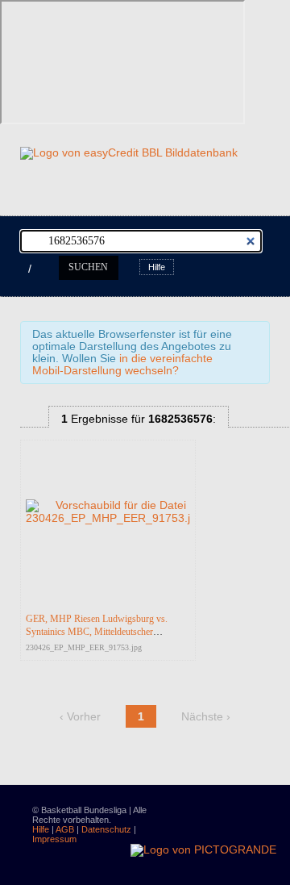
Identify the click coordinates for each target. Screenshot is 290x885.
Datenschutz (106, 829)
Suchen (88, 267)
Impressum (54, 839)
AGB (65, 829)
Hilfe (156, 267)
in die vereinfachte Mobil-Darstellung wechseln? (122, 365)
